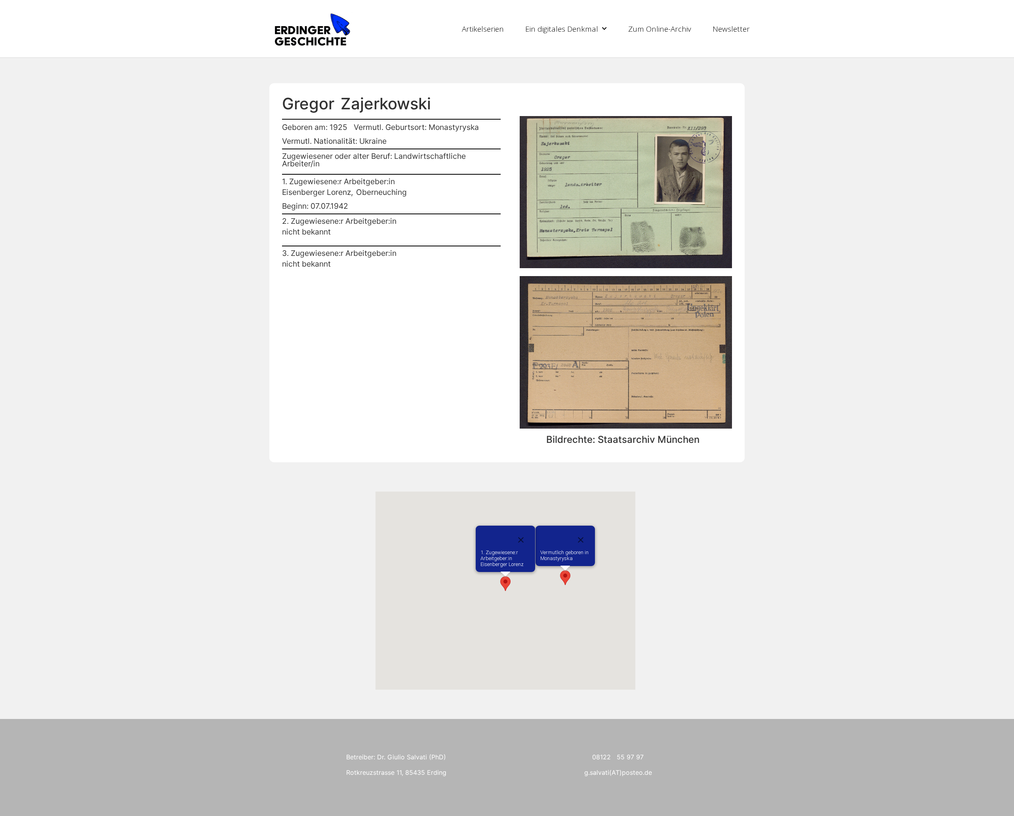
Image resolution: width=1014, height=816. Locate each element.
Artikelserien (483, 29)
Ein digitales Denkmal (561, 29)
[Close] (580, 539)
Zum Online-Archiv (659, 29)
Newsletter (731, 29)
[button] (565, 577)
